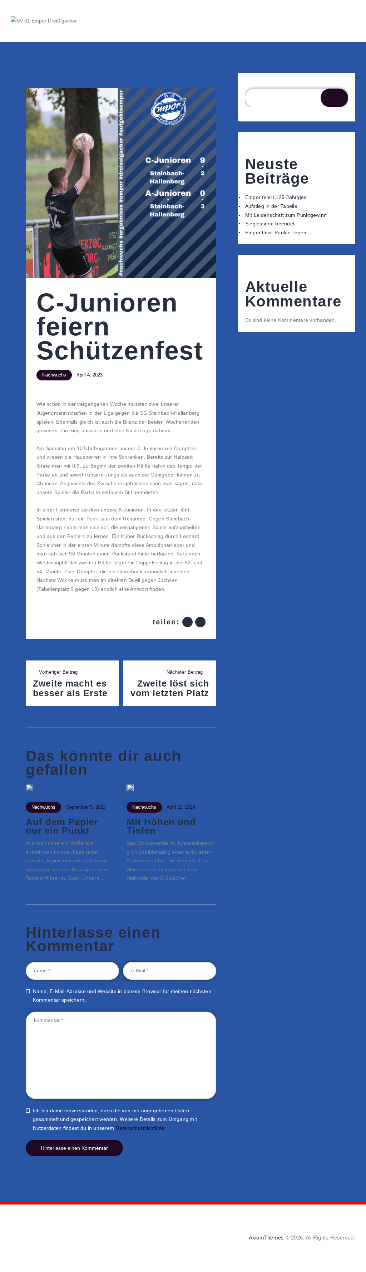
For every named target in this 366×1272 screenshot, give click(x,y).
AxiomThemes (266, 1237)
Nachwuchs (54, 375)
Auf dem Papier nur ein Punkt (62, 826)
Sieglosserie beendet (270, 223)
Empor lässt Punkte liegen (276, 232)
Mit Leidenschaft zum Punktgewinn (286, 215)
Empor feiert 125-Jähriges (276, 197)
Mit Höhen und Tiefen (161, 826)
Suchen (254, 84)
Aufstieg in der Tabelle (271, 206)
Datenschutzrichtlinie (139, 1128)
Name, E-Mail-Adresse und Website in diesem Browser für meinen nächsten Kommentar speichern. (122, 995)
